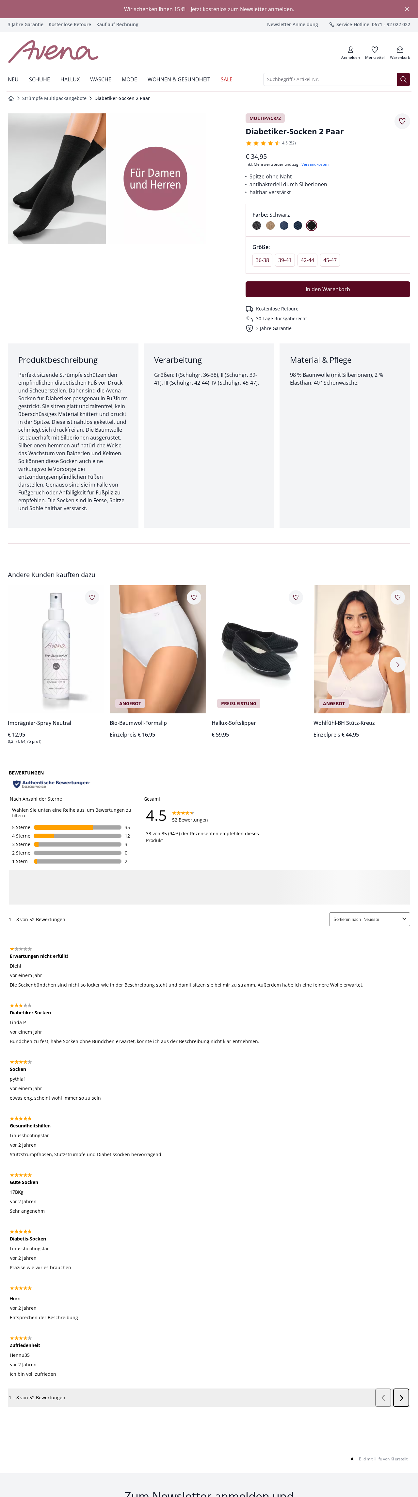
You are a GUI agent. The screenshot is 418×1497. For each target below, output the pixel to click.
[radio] (256, 225)
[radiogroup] (328, 220)
